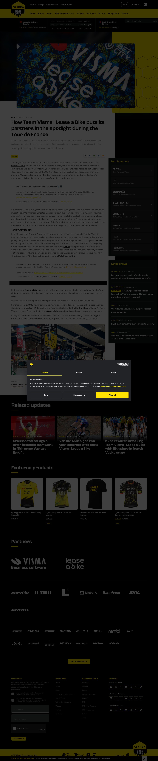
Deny (46, 395)
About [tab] (113, 372)
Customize (77, 395)
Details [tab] (79, 372)
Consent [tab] (44, 372)
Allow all (112, 395)
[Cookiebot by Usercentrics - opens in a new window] (118, 364)
